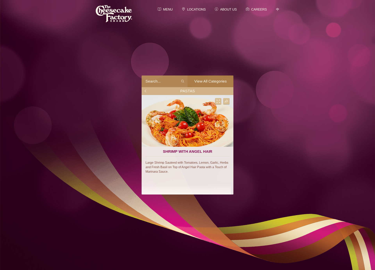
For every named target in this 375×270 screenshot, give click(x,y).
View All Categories (210, 81)
